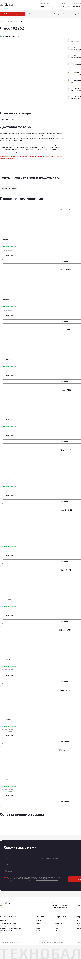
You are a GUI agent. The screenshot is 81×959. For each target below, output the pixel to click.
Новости (57, 930)
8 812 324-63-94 (63, 6)
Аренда (56, 14)
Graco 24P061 (6, 480)
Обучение (67, 14)
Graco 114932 (6, 420)
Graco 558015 (6, 600)
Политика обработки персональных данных (49, 942)
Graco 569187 (6, 720)
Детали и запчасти (9, 188)
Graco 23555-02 (7, 540)
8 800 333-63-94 (46, 6)
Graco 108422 (6, 300)
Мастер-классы (35, 14)
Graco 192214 (6, 360)
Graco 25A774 (6, 660)
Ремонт (47, 14)
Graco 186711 (6, 240)
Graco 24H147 (6, 780)
